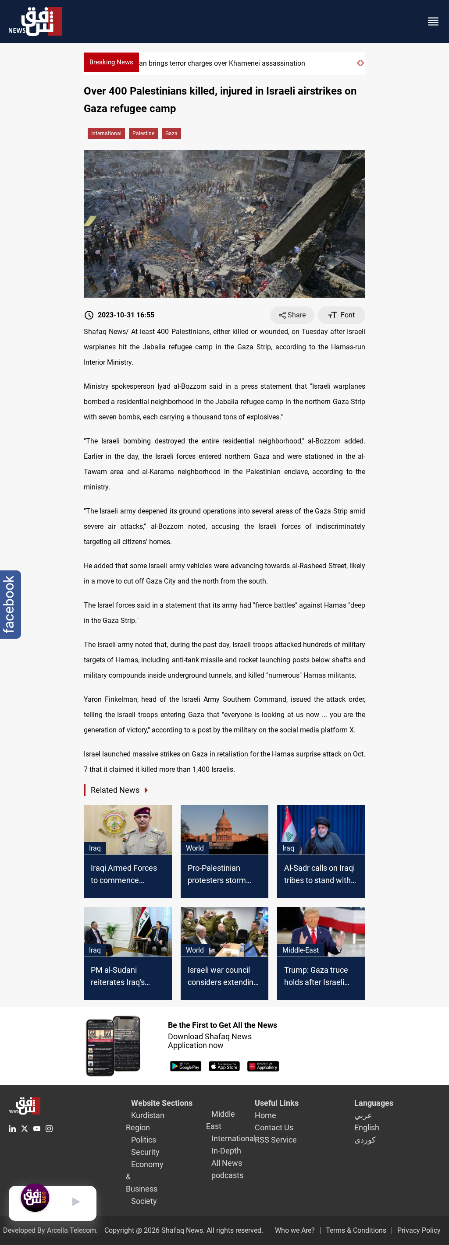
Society (144, 1201)
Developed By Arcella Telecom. (50, 1230)
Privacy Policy (419, 1230)
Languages (373, 1103)
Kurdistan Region (145, 1121)
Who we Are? (295, 1230)
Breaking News (111, 62)
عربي (363, 1115)
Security (145, 1152)
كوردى (365, 1139)
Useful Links (277, 1103)
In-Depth (226, 1150)
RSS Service (276, 1139)
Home (265, 1115)
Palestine (143, 133)
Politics (143, 1139)
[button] (358, 66)
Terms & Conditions (356, 1230)
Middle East (220, 1120)
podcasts (227, 1175)
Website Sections (161, 1103)
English (366, 1127)
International (106, 133)
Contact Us (274, 1127)
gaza (171, 133)
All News (226, 1163)
